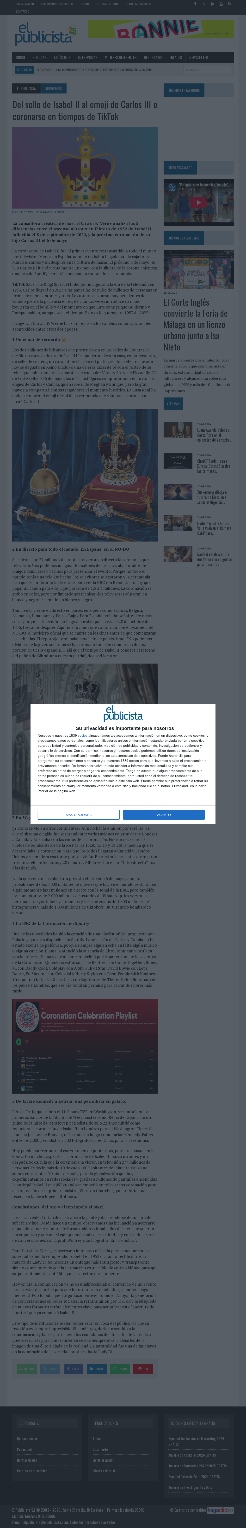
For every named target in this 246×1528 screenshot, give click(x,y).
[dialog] (123, 764)
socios (82, 735)
